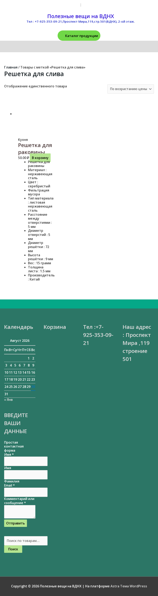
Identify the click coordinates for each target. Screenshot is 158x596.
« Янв (8, 399)
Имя (9, 454)
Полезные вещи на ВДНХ (80, 16)
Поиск (13, 549)
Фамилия (11, 481)
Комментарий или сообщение (19, 500)
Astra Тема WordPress (128, 586)
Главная (10, 67)
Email (9, 485)
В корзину (40, 157)
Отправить (15, 523)
